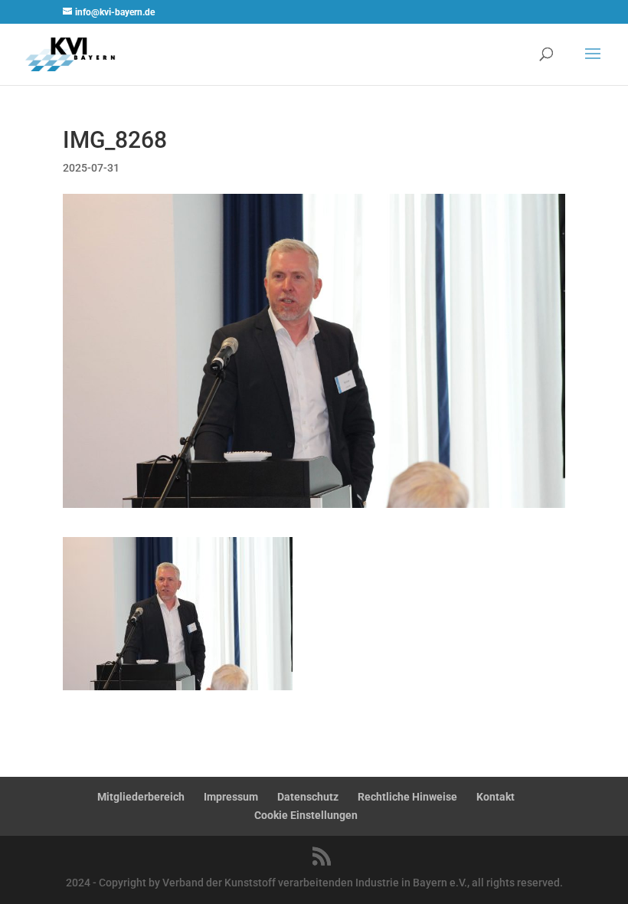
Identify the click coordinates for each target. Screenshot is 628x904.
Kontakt (495, 797)
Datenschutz (308, 797)
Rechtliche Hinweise (407, 797)
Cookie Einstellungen (306, 815)
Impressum (231, 797)
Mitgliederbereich (141, 797)
